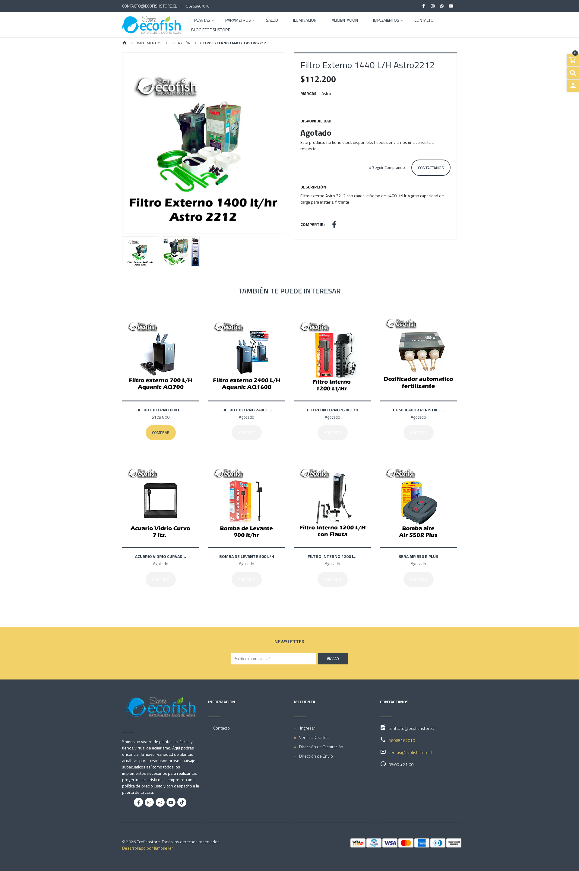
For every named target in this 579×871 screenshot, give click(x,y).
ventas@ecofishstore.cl (410, 752)
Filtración (181, 43)
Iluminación (305, 20)
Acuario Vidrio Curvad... (160, 556)
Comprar (160, 432)
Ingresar (307, 728)
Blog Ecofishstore (210, 30)
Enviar (333, 658)
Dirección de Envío (316, 756)
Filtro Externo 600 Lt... (160, 410)
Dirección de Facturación (321, 746)
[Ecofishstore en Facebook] (138, 802)
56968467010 (198, 6)
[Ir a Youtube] (451, 6)
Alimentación (345, 20)
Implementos (386, 20)
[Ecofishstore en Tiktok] (181, 802)
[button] (134, 143)
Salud (272, 20)
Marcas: (309, 93)
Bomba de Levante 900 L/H (246, 556)
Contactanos (431, 168)
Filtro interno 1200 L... (333, 556)
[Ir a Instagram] (433, 6)
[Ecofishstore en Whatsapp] (160, 802)
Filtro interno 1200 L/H (332, 410)
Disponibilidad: (316, 121)
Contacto (424, 20)
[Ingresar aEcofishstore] (573, 86)
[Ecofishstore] (151, 24)
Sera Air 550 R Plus (418, 556)
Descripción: (313, 187)
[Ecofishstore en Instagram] (149, 802)
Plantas (202, 20)
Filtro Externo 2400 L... (246, 410)
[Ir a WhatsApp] (442, 6)
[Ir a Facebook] (423, 6)
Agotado (246, 432)
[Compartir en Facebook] (334, 225)
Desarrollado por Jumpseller (147, 848)
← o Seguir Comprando (384, 167)
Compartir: (312, 224)
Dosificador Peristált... (418, 410)
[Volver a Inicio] (124, 43)
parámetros (238, 20)
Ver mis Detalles (314, 737)
